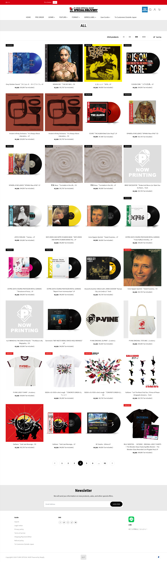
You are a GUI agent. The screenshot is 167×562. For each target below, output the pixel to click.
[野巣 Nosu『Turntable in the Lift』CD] (64, 164)
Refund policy (19, 540)
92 (105, 463)
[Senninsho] (64, 319)
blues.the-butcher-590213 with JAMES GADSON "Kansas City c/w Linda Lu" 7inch (103, 290)
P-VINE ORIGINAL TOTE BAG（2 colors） (142, 340)
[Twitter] (64, 522)
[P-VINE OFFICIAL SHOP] (83, 9)
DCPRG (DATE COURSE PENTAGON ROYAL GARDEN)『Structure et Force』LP (24, 290)
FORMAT (75, 17)
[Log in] (155, 10)
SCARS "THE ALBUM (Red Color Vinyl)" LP (103, 133)
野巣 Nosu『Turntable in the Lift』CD (64, 185)
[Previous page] (54, 463)
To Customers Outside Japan (126, 17)
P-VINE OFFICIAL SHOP (24, 557)
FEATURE (62, 17)
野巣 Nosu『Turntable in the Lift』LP (103, 185)
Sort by (158, 37)
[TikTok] (72, 522)
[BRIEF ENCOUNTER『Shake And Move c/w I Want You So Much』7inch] (142, 164)
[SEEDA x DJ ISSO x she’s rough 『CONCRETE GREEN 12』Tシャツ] (64, 371)
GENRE (51, 17)
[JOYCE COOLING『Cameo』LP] (24, 216)
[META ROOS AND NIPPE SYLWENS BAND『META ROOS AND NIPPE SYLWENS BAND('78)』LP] (64, 216)
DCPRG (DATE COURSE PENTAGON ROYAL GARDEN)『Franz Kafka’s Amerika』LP (142, 238)
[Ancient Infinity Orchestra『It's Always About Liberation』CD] (64, 112)
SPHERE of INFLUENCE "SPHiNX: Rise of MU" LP (24, 185)
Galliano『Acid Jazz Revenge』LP (63, 444)
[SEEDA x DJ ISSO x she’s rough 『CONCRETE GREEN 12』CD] (103, 371)
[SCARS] (103, 112)
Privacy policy (19, 529)
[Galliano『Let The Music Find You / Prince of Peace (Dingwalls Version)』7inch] (142, 371)
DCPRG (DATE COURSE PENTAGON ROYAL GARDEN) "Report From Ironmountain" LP (64, 290)
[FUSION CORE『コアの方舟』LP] (142, 63)
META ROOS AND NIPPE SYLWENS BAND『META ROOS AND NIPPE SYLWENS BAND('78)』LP (64, 238)
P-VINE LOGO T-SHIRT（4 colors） (24, 392)
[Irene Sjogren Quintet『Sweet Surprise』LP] (103, 216)
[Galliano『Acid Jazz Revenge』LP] (64, 423)
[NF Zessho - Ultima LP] (103, 423)
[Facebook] (60, 522)
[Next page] (112, 463)
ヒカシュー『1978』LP (103, 84)
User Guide (105, 17)
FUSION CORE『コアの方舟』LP (142, 84)
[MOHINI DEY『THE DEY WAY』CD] (64, 63)
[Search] (150, 10)
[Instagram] (68, 522)
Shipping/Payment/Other (23, 537)
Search (16, 522)
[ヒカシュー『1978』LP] (103, 63)
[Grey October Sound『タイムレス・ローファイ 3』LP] (24, 63)
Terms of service (19, 533)
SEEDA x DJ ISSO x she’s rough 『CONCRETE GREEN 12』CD (103, 393)
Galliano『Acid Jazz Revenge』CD (24, 444)
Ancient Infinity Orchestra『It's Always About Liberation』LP (24, 134)
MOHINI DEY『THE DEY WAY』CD (64, 84)
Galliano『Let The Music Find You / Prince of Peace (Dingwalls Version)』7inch (142, 393)
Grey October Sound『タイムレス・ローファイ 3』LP (24, 84)
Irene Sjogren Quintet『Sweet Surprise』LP (103, 237)
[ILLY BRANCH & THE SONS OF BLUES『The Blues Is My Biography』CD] (24, 319)
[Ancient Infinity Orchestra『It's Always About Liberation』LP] (24, 112)
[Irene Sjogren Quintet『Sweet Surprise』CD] (142, 267)
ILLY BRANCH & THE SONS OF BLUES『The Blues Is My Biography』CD (24, 341)
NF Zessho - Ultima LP (103, 444)
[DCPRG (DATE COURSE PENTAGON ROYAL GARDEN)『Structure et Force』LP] (24, 267)
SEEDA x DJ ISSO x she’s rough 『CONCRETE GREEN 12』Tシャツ (64, 393)
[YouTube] (76, 522)
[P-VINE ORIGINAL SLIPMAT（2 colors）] (103, 319)
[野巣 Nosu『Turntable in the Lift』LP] (103, 164)
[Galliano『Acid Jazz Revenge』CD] (24, 423)
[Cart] (159, 10)
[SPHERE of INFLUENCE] (142, 112)
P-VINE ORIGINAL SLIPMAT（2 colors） (103, 340)
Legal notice (18, 525)
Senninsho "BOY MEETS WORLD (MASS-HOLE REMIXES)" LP (63, 341)
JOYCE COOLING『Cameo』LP (24, 237)
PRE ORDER (39, 17)
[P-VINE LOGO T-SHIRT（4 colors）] (24, 371)
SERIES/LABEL (89, 17)
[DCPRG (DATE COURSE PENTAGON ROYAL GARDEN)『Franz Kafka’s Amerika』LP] (142, 216)
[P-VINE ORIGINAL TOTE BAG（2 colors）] (142, 319)
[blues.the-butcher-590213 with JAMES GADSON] (103, 267)
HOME (28, 17)
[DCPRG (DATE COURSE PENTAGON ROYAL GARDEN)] (64, 267)
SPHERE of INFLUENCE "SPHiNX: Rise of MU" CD (142, 133)
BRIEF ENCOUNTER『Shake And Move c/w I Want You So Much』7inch (142, 186)
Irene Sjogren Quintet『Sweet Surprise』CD (142, 289)
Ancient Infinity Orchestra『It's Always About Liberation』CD (64, 134)
